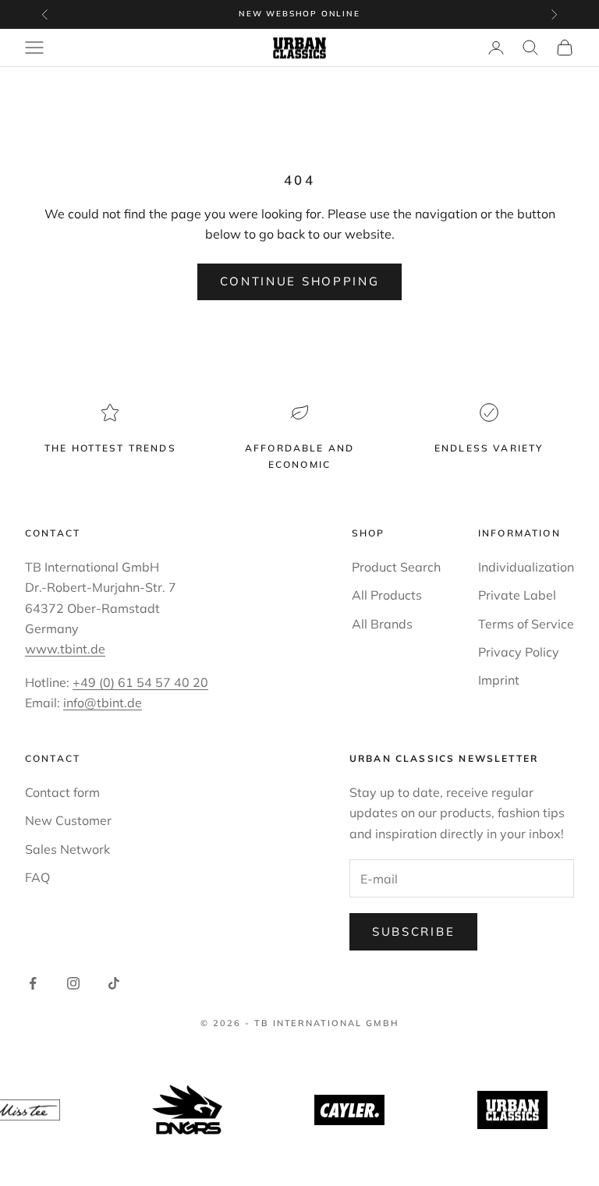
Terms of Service (526, 624)
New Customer (68, 820)
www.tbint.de (65, 649)
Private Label (517, 595)
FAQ (37, 877)
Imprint (498, 680)
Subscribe (413, 931)
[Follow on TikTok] (114, 983)
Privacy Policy (518, 652)
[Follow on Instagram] (73, 983)
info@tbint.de (102, 702)
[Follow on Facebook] (33, 983)
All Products (387, 595)
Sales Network (67, 849)
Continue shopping (300, 281)
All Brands (382, 624)
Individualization (526, 567)
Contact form (62, 792)
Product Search (396, 567)
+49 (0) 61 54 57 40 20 (140, 682)
